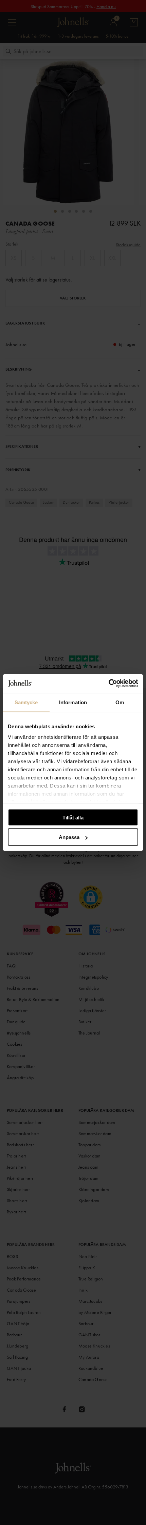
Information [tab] (73, 702)
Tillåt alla (73, 817)
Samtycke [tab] (26, 702)
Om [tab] (119, 702)
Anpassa (69, 837)
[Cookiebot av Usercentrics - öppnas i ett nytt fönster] (108, 683)
